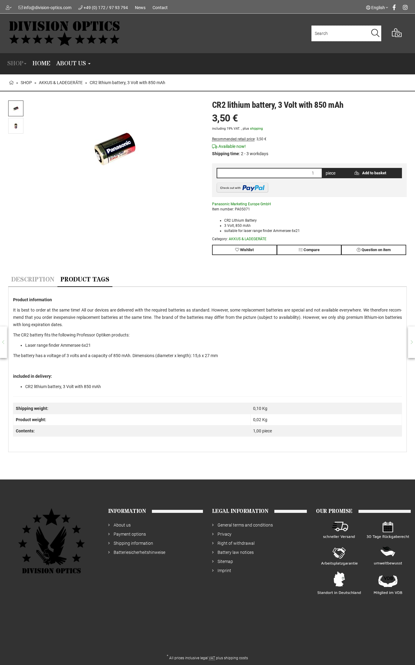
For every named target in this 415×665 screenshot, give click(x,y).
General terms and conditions (245, 525)
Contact (160, 7)
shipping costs (236, 658)
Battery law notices (236, 552)
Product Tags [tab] (84, 279)
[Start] (11, 82)
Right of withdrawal (236, 543)
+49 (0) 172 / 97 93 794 (106, 7)
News (140, 7)
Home (41, 63)
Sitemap (225, 561)
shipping (256, 129)
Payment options (130, 534)
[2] (242, 188)
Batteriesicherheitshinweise (139, 552)
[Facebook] (394, 7)
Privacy (225, 534)
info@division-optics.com (47, 7)
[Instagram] (405, 7)
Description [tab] (32, 279)
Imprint (224, 570)
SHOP (15, 63)
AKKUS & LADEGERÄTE (247, 239)
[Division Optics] (86, 33)
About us (71, 63)
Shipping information (133, 543)
